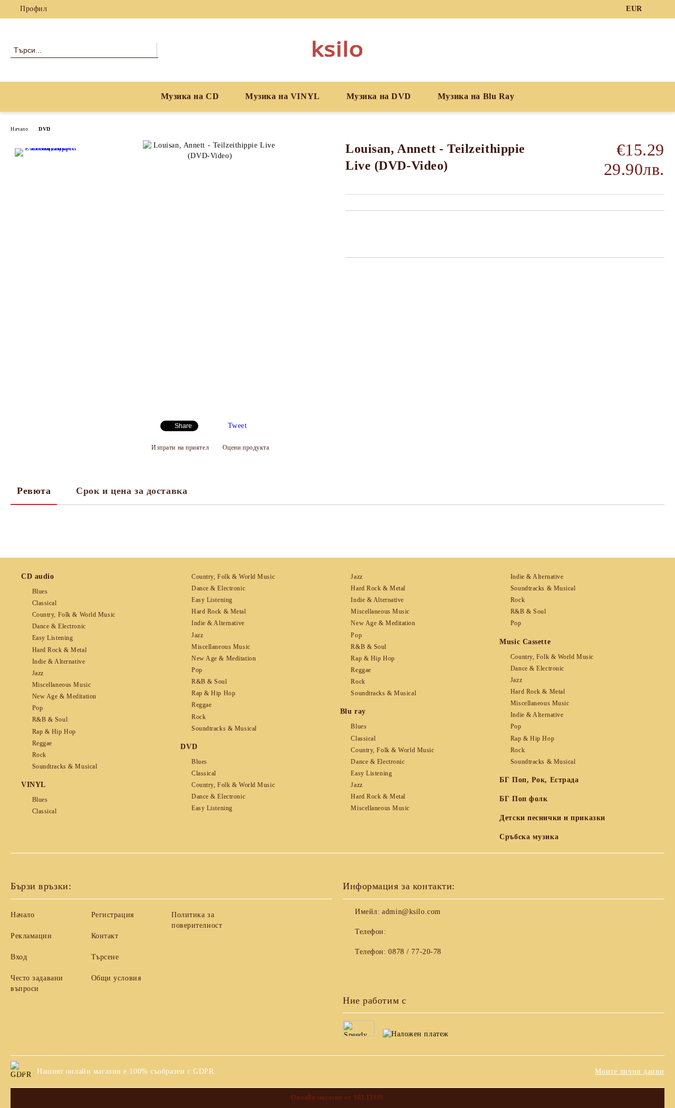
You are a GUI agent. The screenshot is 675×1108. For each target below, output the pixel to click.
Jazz (38, 673)
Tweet (237, 426)
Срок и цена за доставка (131, 490)
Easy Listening (52, 638)
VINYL (33, 785)
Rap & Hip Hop (54, 731)
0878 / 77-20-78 (414, 952)
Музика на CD (190, 96)
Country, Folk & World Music (73, 614)
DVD (44, 129)
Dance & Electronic (59, 626)
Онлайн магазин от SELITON (337, 1097)
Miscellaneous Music (61, 684)
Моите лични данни (629, 1071)
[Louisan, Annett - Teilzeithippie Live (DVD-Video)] (46, 179)
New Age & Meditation (64, 696)
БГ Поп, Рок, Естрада (538, 780)
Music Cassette (525, 642)
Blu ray (353, 711)
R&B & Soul (50, 719)
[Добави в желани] (365, 228)
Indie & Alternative (58, 661)
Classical (44, 603)
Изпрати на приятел (180, 447)
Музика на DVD (378, 96)
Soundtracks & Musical (64, 766)
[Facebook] (658, 9)
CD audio (37, 576)
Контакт (105, 936)
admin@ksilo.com (411, 912)
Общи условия (116, 978)
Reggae (42, 743)
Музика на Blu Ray (476, 96)
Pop (37, 708)
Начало (19, 129)
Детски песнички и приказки (552, 818)
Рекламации (31, 936)
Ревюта (34, 490)
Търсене (105, 957)
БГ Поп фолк (523, 799)
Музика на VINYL (282, 96)
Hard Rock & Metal (59, 650)
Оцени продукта (246, 447)
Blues (39, 591)
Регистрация (112, 915)
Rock (39, 755)
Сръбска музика (528, 837)
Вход (19, 957)
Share (183, 426)
